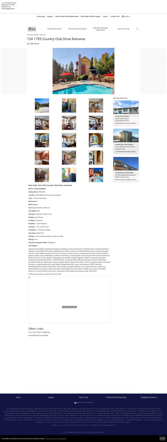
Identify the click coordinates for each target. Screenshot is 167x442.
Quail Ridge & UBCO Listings (91, 17)
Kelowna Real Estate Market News (67, 16)
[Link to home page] (83, 4)
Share (164, 38)
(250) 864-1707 (6, 7)
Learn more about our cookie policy (56, 438)
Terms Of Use (57, 425)
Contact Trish (115, 16)
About (106, 17)
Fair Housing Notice (107, 425)
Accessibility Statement (88, 425)
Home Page (41, 16)
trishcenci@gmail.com (8, 8)
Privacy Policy (70, 425)
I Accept (162, 438)
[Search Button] (137, 29)
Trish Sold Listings (32, 34)
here (59, 274)
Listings (50, 17)
